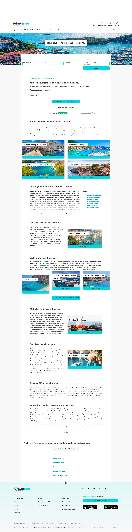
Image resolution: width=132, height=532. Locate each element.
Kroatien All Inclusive (93, 201)
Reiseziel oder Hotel (27, 62)
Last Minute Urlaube (44, 265)
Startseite (25, 56)
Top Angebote (34, 78)
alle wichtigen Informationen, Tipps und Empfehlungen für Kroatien (56, 426)
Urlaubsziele (33, 56)
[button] (96, 68)
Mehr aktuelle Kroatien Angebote (65, 101)
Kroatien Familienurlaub (94, 203)
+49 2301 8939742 (55, 523)
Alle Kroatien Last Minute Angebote (65, 298)
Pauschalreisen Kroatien (60, 475)
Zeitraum (46, 62)
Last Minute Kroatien (92, 199)
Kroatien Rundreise (58, 462)
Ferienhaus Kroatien (58, 467)
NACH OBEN (66, 432)
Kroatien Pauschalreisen (94, 197)
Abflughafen (86, 62)
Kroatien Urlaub (57, 454)
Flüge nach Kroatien (92, 205)
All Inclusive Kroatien (59, 471)
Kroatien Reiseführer (93, 207)
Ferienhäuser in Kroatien (94, 195)
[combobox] (32, 63)
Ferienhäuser (42, 78)
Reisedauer (68, 62)
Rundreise (71, 207)
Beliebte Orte (50, 78)
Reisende (96, 62)
